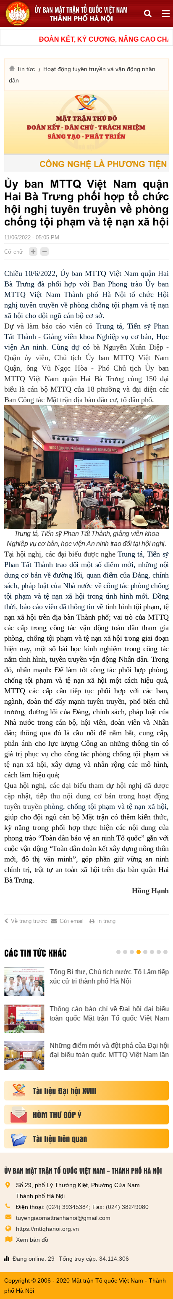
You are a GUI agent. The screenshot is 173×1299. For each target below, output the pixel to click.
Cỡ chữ (13, 252)
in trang (106, 921)
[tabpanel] (86, 1023)
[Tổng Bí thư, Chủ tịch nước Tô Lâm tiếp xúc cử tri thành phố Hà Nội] (24, 982)
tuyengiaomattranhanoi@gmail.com (63, 1217)
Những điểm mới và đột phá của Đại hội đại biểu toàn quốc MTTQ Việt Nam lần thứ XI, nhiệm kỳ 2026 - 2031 (109, 1051)
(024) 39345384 (67, 1207)
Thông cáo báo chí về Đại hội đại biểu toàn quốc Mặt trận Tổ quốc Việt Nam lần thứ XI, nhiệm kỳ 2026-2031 (109, 1014)
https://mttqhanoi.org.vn (47, 1228)
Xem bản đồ (32, 1239)
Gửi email (72, 921)
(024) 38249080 (127, 1207)
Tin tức (26, 69)
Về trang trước (29, 921)
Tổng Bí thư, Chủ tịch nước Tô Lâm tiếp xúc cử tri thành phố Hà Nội (109, 976)
